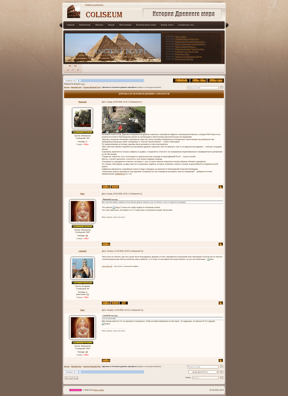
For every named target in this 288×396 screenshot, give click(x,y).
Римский (82, 102)
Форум (66, 87)
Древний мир (76, 87)
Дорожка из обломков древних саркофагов (119, 87)
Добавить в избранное (94, 5)
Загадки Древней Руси (92, 87)
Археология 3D (107, 266)
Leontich (82, 251)
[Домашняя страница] (115, 186)
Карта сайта (99, 390)
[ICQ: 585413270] (124, 303)
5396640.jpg (120, 174)
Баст (83, 84)
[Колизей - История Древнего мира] (77, 70)
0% (87, 294)
